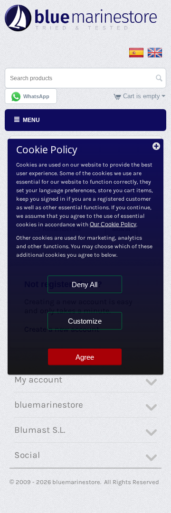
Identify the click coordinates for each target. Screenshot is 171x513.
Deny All (84, 284)
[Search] (159, 79)
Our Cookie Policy (113, 224)
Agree (85, 357)
